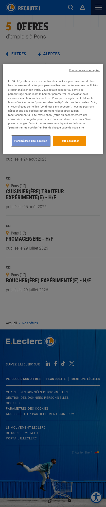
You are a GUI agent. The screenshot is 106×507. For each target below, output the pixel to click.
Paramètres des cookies (31, 141)
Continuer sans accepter (84, 70)
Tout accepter (69, 141)
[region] (53, 109)
